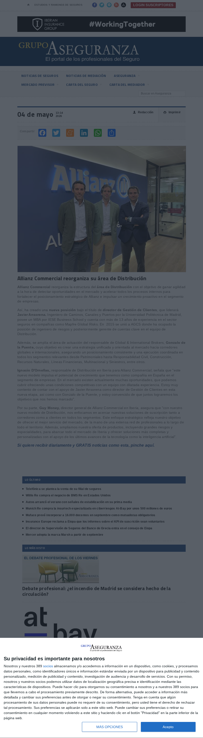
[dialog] (101, 688)
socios (48, 666)
